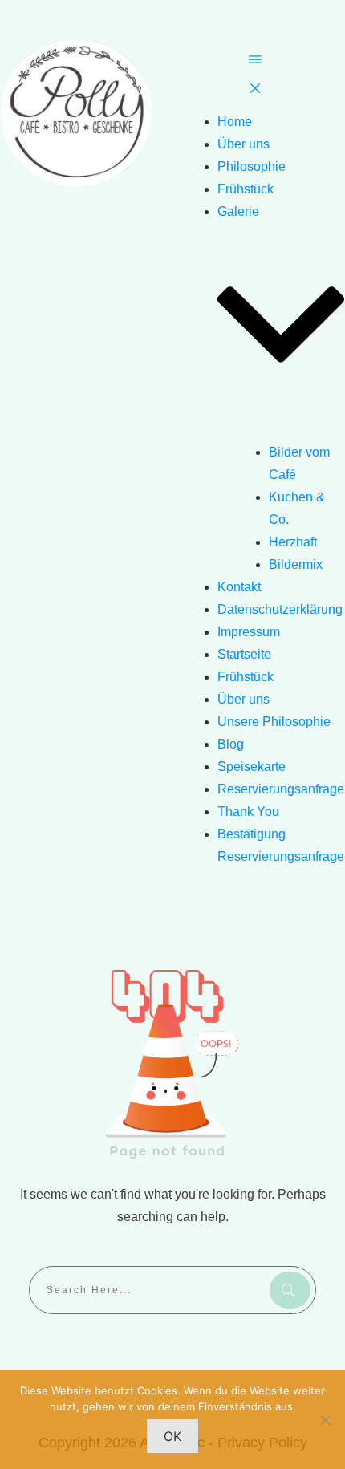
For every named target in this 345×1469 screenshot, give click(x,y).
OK (172, 1436)
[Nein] (325, 1420)
